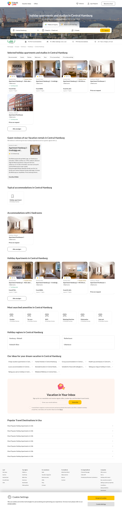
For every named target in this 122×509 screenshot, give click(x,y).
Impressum (103, 490)
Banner (63, 477)
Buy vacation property (106, 480)
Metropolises (25, 485)
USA (4, 482)
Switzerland (5, 477)
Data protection (104, 487)
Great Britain (6, 480)
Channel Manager (85, 472)
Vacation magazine (46, 474)
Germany (23, 46)
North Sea (24, 474)
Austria (4, 474)
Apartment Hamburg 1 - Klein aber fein (21, 81)
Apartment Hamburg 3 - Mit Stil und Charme (77, 81)
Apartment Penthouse (16, 115)
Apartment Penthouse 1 (97, 81)
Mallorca (24, 472)
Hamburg (30, 46)
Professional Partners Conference (89, 477)
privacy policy (12, 503)
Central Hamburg (39, 46)
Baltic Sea (24, 477)
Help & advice (64, 474)
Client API (83, 474)
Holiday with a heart (105, 477)
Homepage (10, 46)
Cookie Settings (101, 504)
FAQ (43, 482)
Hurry (102, 474)
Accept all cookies (101, 498)
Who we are (103, 472)
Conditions (103, 485)
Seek (43, 472)
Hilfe (43, 480)
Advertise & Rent (65, 472)
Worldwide (25, 482)
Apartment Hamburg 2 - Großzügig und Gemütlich (52, 81)
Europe (17, 46)
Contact (44, 485)
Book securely (45, 477)
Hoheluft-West (13, 145)
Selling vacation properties (107, 482)
